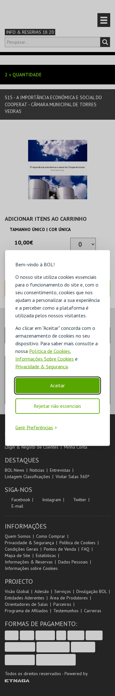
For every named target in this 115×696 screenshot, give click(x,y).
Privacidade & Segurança (41, 366)
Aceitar (57, 385)
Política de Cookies (49, 351)
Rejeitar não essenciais (57, 406)
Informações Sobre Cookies (44, 358)
